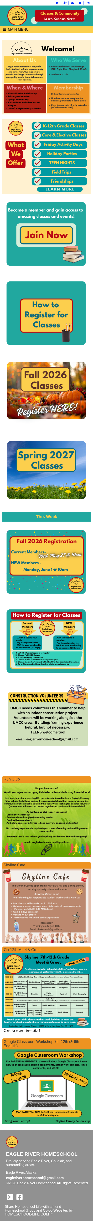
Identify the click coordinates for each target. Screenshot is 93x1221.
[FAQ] (80, 2)
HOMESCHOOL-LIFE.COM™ (29, 1214)
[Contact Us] (72, 2)
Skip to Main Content (26, 1187)
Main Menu (18, 29)
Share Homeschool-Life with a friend (33, 1207)
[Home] (57, 2)
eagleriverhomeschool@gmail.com (35, 1178)
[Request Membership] (65, 2)
